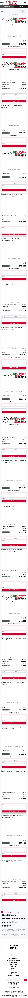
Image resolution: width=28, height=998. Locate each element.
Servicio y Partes (13, 975)
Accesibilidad (14, 991)
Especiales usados (13, 972)
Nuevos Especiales (13, 971)
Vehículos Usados (13, 969)
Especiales (13, 973)
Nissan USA (13, 964)
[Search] (25, 980)
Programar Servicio (13, 977)
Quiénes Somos (13, 958)
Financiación (13, 962)
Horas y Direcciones (13, 960)
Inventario (13, 966)
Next (18, 912)
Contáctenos (7, 991)
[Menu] (25, 3)
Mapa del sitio (13, 992)
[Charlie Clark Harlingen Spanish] (8, 2)
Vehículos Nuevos (13, 968)
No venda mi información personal (13, 993)
